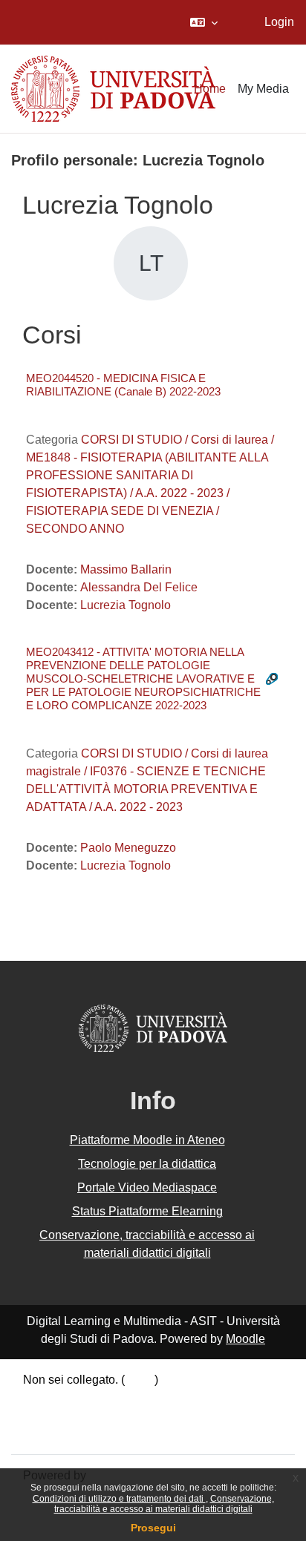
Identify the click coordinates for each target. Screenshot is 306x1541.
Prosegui (153, 1528)
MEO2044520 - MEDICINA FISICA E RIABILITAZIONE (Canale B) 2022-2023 (123, 385)
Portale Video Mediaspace (147, 1187)
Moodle (245, 1339)
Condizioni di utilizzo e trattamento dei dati (119, 1499)
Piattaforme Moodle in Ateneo (147, 1140)
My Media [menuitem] (263, 88)
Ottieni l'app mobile (73, 1433)
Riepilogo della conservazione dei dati (124, 1397)
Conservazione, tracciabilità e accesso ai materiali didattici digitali (164, 1504)
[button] (204, 22)
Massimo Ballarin (126, 569)
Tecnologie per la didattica (147, 1163)
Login (279, 22)
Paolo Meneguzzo (128, 847)
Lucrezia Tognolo (125, 605)
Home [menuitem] (210, 88)
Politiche (46, 1415)
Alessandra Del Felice (139, 587)
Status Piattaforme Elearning (147, 1211)
